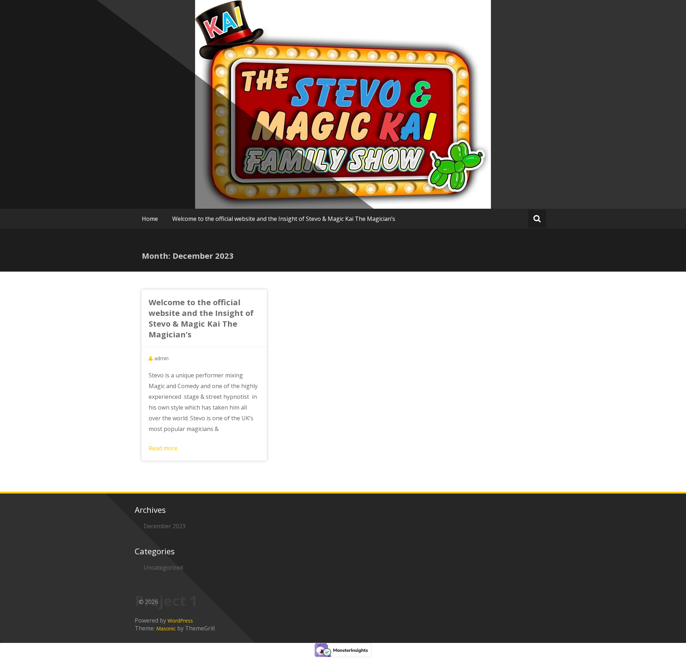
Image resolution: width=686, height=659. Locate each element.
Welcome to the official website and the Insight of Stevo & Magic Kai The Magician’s (283, 219)
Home (150, 219)
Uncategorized (163, 567)
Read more (163, 448)
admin (161, 358)
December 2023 (164, 526)
